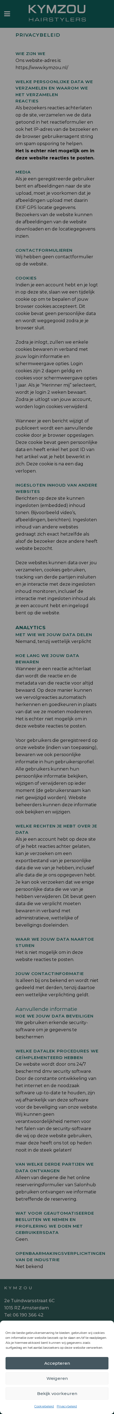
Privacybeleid (67, 1406)
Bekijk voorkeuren (57, 1393)
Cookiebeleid (44, 1406)
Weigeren (57, 1378)
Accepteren (57, 1363)
